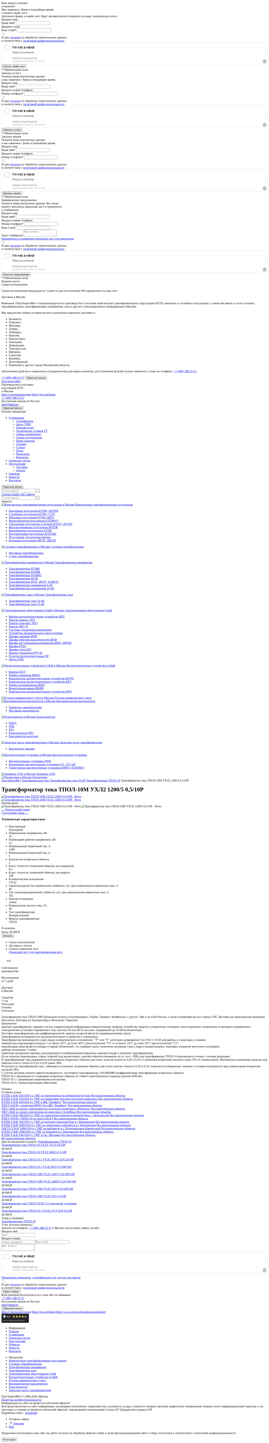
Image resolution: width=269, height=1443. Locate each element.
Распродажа (39, 777)
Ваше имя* (8, 23)
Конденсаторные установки (69, 754)
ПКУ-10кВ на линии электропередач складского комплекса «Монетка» (45, 1108)
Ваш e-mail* (8, 30)
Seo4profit (31, 1412)
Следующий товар (14, 812)
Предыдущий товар (15, 809)
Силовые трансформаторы (67, 546)
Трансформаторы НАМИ (24, 572)
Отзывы (21, 444)
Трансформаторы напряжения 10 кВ (31, 588)
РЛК (11, 726)
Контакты (15, 480)
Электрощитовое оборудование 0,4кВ (88, 610)
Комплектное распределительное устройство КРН (40, 691)
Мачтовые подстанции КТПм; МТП (31, 517)
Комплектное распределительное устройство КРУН (41, 678)
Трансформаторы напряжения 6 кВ (31, 585)
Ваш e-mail (8, 227)
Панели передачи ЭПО (23, 623)
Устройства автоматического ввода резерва (36, 633)
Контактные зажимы (22, 748)
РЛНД (12, 723)
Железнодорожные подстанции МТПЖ (33, 527)
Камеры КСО (17, 671)
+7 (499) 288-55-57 (185, 371)
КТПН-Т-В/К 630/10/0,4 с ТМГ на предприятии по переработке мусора (45, 1095)
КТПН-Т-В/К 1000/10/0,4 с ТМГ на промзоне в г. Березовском (40, 1131)
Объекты (14, 473)
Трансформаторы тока (59, 594)
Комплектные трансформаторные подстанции (104, 504)
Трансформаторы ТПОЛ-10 (55, 1141)
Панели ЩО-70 (18, 626)
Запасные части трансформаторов (81, 742)
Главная (14, 1331)
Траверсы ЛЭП (45, 773)
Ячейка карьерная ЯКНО (24, 675)
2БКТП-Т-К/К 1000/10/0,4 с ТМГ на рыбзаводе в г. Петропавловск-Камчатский (50, 1128)
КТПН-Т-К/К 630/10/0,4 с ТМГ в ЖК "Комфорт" (31, 1102)
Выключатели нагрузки (23, 736)
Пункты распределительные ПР (29, 656)
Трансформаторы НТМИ (24, 568)
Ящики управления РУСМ (25, 652)
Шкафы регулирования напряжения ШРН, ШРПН (40, 642)
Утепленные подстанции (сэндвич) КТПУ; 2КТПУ (40, 524)
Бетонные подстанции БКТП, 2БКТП (32, 540)
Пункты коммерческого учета (73, 697)
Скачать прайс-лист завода (18, 494)
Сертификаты (24, 421)
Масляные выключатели (24, 710)
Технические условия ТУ (32, 430)
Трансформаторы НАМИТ (25, 575)
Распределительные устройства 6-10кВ (90, 665)
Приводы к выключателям (25, 707)
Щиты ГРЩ (16, 659)
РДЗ (11, 729)
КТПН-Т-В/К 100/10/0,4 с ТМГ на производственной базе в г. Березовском (48, 1121)
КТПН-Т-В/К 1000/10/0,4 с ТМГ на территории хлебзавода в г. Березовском (48, 1125)
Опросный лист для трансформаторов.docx (36, 952)
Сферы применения (28, 434)
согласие (15, 37)
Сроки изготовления (29, 437)
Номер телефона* (12, 93)
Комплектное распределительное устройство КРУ (40, 681)
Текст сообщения (12, 235)
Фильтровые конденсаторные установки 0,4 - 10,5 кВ (42, 764)
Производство (25, 427)
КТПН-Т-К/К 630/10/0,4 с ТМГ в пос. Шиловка (31, 1135)
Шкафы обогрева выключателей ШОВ (33, 639)
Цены (19, 450)
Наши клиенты (25, 440)
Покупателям (17, 463)
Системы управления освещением (30, 629)
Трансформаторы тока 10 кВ (26, 600)
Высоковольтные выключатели (75, 701)
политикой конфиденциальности (43, 40)
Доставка (22, 467)
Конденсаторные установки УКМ (30, 761)
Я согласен (9, 1439)
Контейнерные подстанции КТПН (30, 530)
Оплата (20, 470)
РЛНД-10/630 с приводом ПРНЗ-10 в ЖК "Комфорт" (34, 1105)
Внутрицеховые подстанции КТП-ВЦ (32, 533)
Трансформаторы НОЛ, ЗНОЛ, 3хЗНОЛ (33, 581)
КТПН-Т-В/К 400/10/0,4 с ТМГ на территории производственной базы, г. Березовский (55, 1115)
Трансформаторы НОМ (23, 578)
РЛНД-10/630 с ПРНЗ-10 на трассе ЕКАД (27, 1118)
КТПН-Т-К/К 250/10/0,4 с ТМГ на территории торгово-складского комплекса (49, 1098)
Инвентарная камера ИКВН (26, 688)
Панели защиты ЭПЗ (22, 619)
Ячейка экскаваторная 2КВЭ (27, 685)
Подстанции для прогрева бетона (30, 537)
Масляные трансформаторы (26, 552)
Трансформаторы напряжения (73, 562)
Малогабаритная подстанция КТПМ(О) (33, 520)
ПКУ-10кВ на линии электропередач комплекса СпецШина (38, 1112)
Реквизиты (23, 454)
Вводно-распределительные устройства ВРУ (37, 616)
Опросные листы (19, 460)
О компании (16, 417)
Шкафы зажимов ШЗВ (23, 636)
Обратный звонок (12, 487)
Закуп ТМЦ (23, 424)
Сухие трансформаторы (23, 556)
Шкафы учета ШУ (20, 649)
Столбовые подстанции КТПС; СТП (32, 514)
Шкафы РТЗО (17, 646)
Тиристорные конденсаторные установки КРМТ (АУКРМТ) (46, 767)
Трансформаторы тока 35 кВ (26, 604)
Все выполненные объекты (108, 1095)
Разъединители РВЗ (21, 732)
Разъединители (45, 716)
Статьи (20, 447)
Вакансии (22, 457)
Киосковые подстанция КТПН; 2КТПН (33, 510)
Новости (14, 477)
